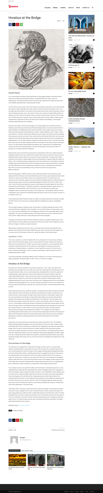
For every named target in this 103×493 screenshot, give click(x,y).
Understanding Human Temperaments (76, 120)
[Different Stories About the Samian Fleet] (36, 460)
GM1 (14, 13)
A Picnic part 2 (73, 65)
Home (10, 13)
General (55, 7)
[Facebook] (10, 24)
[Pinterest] (17, 24)
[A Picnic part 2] (81, 53)
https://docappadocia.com (25, 439)
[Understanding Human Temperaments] (81, 107)
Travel (78, 7)
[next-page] (12, 472)
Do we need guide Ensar (77, 91)
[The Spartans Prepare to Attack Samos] (17, 460)
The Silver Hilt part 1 (24, 405)
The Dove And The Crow (58, 430)
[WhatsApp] (21, 24)
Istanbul (63, 7)
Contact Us (85, 7)
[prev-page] (10, 472)
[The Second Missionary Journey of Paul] (81, 24)
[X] (13, 24)
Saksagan (22, 437)
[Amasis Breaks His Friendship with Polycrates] (56, 460)
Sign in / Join (11, 1)
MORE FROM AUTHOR (27, 450)
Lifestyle (71, 7)
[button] (92, 8)
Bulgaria (48, 7)
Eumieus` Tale (12, 430)
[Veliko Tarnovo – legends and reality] (81, 136)
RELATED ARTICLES (14, 450)
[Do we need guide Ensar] (81, 80)
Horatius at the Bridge (17, 410)
